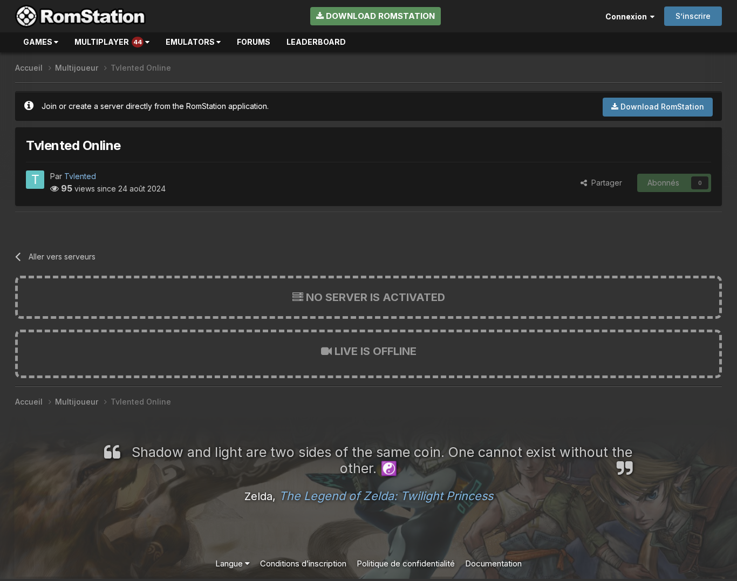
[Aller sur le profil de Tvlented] (35, 179)
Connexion (627, 16)
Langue (230, 563)
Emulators (191, 41)
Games (38, 41)
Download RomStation (379, 16)
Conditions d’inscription (303, 563)
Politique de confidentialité (406, 563)
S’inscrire (693, 15)
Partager (604, 182)
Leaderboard (316, 41)
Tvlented (80, 176)
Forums (253, 41)
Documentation (493, 563)
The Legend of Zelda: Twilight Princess (386, 496)
